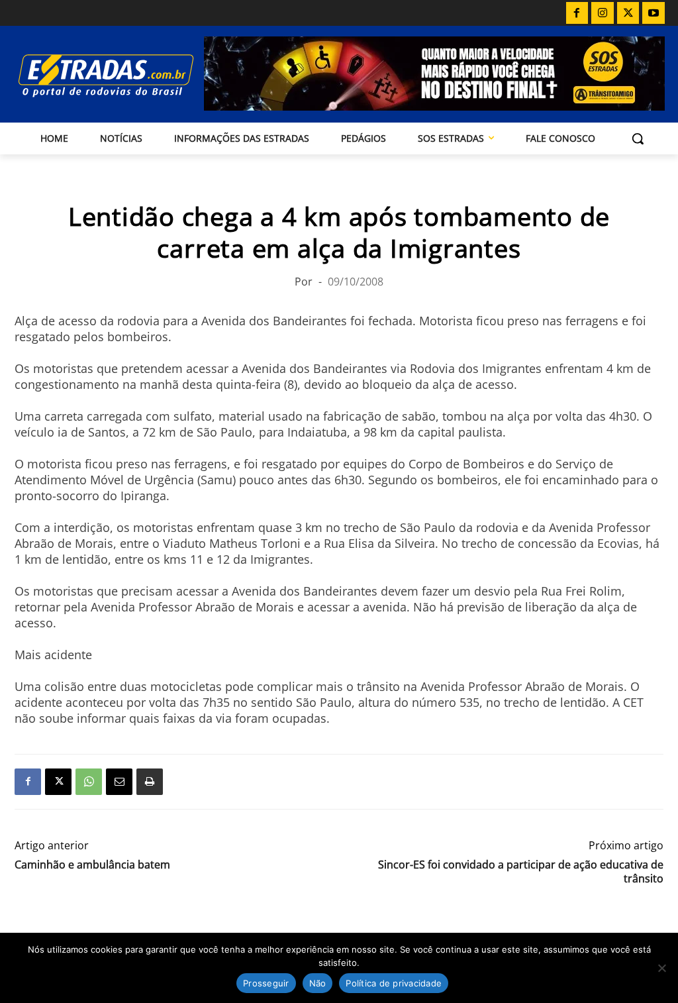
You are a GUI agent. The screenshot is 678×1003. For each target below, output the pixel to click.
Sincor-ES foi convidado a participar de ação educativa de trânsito (520, 872)
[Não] (661, 968)
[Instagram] (602, 13)
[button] (638, 138)
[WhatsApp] (88, 781)
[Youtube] (653, 13)
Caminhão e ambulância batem (92, 865)
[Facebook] (577, 13)
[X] (628, 13)
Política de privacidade (394, 983)
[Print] (149, 781)
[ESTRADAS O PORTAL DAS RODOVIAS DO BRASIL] (91, 75)
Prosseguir (266, 983)
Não (317, 983)
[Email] (119, 781)
